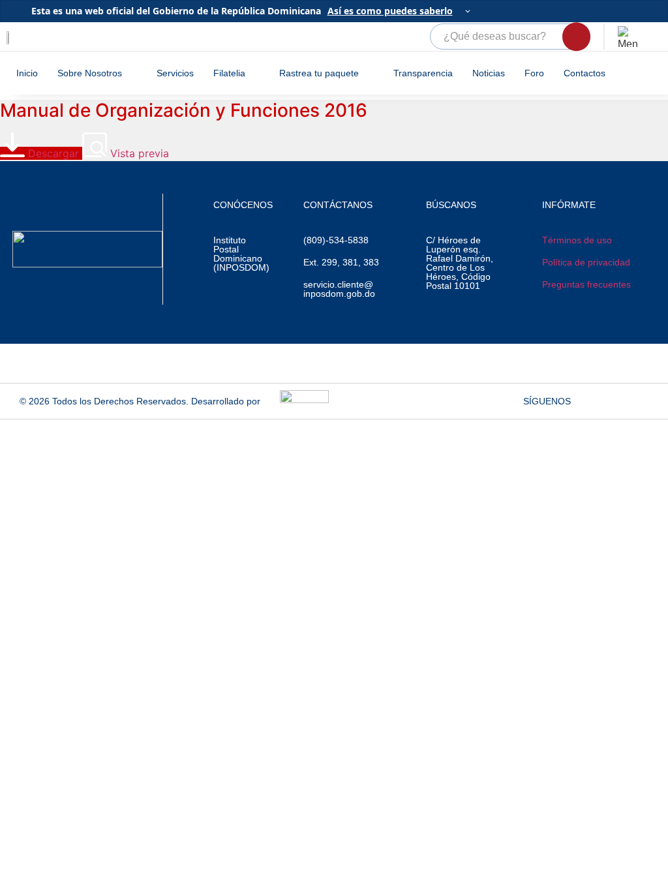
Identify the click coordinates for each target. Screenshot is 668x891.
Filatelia (229, 73)
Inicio (27, 73)
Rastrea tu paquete (319, 73)
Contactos (584, 73)
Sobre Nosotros (89, 73)
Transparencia (423, 73)
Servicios (175, 73)
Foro (534, 73)
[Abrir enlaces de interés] (628, 36)
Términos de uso (577, 240)
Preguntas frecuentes (586, 284)
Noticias (488, 73)
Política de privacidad (586, 262)
